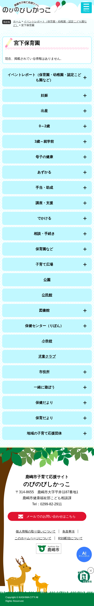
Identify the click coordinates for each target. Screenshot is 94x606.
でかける (44, 218)
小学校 (47, 341)
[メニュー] (86, 7)
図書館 (44, 310)
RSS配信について (70, 538)
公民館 (47, 295)
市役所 (44, 372)
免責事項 (68, 531)
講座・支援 (44, 203)
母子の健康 (44, 157)
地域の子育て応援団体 (44, 433)
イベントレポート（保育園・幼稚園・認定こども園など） (44, 77)
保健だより (44, 402)
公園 (47, 279)
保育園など (44, 249)
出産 (44, 111)
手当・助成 (44, 187)
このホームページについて (33, 538)
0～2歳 (44, 126)
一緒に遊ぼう (44, 387)
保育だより (44, 418)
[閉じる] (90, 570)
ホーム (17, 21)
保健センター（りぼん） (44, 326)
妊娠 (44, 95)
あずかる (44, 172)
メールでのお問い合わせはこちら (51, 516)
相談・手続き (44, 233)
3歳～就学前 (44, 141)
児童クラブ (47, 356)
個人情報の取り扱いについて (36, 531)
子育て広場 (44, 264)
